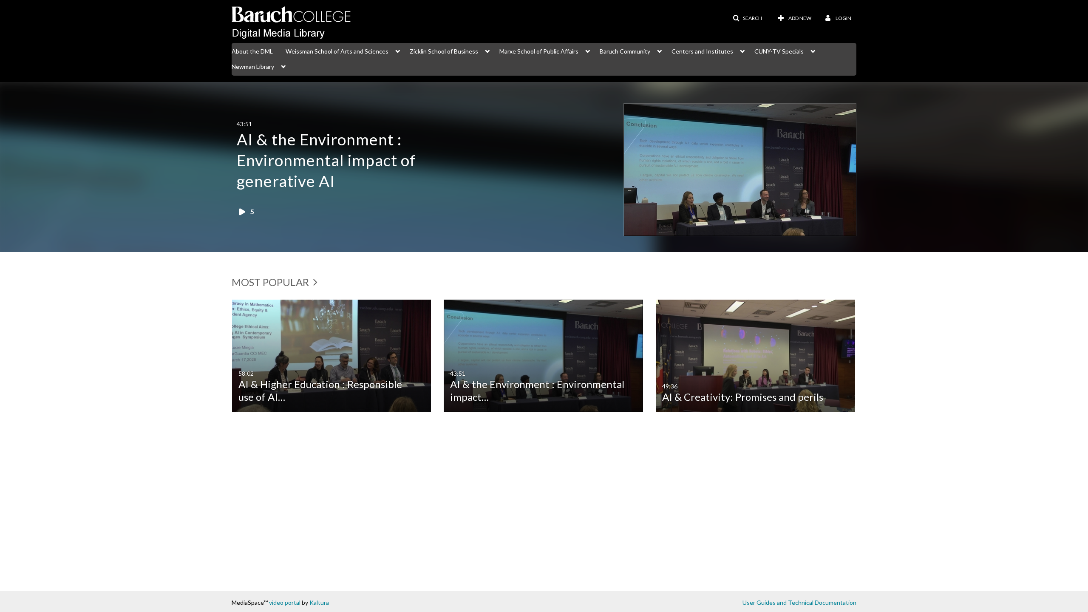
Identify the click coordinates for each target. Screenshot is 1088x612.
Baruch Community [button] (625, 51)
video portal (284, 602)
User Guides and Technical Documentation (799, 602)
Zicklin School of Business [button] (444, 51)
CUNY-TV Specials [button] (779, 51)
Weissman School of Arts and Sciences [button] (337, 51)
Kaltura (319, 602)
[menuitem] (259, 50)
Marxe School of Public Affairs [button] (538, 51)
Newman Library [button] (253, 66)
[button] (747, 18)
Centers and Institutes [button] (702, 51)
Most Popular (271, 282)
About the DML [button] (252, 51)
